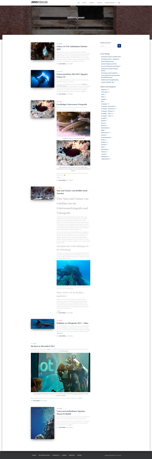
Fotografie (60, 71)
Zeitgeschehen (105, 159)
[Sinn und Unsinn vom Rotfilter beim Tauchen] (42, 193)
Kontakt (84, 2)
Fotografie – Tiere (106, 116)
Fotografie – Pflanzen (107, 111)
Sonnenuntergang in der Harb (108, 63)
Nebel (102, 130)
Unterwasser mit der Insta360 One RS (111, 56)
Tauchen (103, 151)
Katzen (103, 123)
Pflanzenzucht (105, 132)
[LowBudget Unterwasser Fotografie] (42, 109)
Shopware (103, 142)
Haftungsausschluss (44, 455)
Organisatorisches (110, 2)
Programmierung (105, 137)
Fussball (103, 118)
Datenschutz (55, 455)
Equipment (99, 2)
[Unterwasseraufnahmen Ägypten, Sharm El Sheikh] (42, 423)
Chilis (102, 96)
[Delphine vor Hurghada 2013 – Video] (42, 324)
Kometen (103, 125)
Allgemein (59, 43)
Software (103, 144)
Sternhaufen (104, 149)
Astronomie (104, 92)
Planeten (103, 135)
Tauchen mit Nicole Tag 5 (107, 82)
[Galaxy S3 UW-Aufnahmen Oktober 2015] (42, 51)
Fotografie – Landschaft (107, 108)
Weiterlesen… (60, 333)
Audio (102, 94)
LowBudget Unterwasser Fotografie (72, 104)
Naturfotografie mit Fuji (107, 61)
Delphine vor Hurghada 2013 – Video (72, 323)
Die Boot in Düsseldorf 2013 (43, 346)
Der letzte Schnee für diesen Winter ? (111, 66)
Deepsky (103, 99)
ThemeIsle (118, 455)
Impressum (72, 455)
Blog (79, 2)
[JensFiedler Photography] (39, 3)
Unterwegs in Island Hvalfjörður (109, 73)
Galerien (91, 2)
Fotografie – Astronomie (107, 106)
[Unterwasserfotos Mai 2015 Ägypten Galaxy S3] (42, 79)
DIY (102, 101)
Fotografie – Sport (106, 113)
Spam (102, 147)
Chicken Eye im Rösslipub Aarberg (110, 79)
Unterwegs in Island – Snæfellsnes (110, 59)
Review (103, 139)
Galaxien (103, 120)
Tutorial (103, 154)
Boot (49, 349)
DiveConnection (64, 351)
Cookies (34, 455)
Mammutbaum (105, 128)
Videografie (104, 156)
